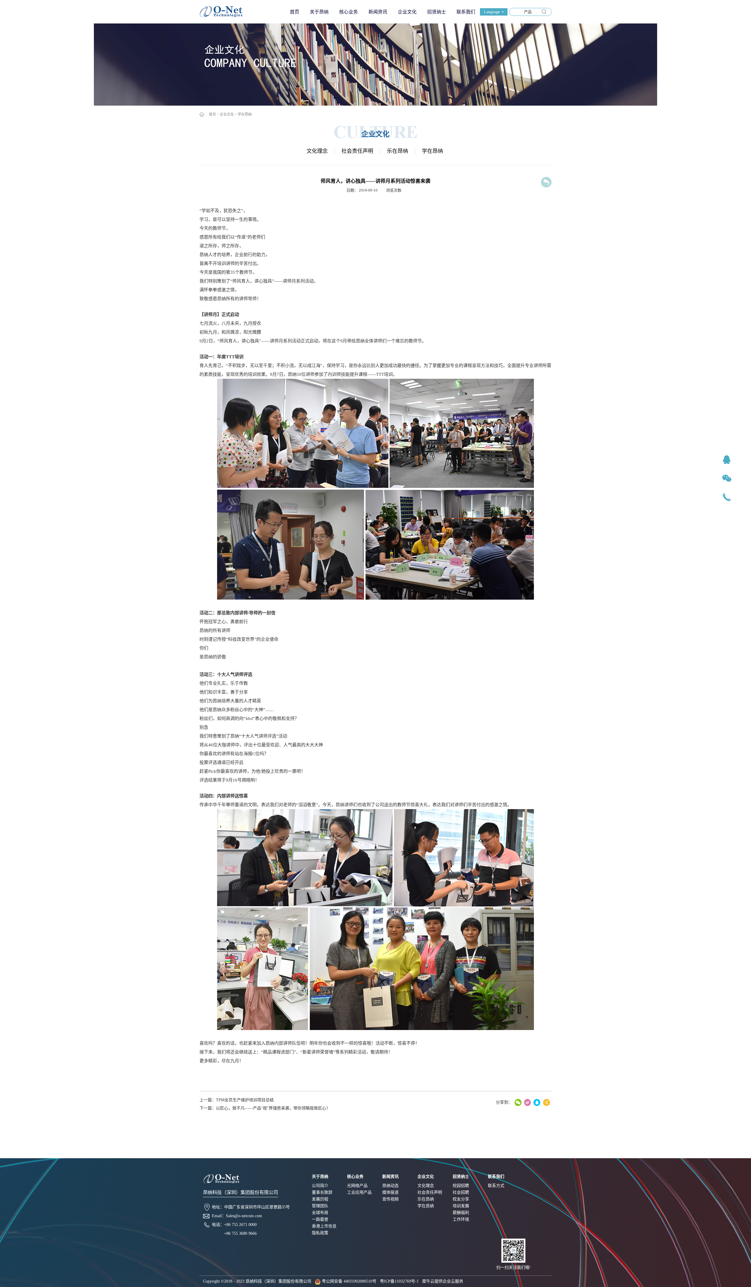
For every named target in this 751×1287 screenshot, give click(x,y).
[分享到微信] (518, 1102)
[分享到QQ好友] (536, 1102)
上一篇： (236, 1100)
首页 (294, 11)
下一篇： (264, 1108)
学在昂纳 (245, 114)
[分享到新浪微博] (527, 1102)
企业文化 (227, 114)
